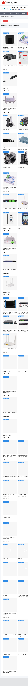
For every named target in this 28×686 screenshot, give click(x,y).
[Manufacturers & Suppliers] (9, 2)
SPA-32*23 (5, 595)
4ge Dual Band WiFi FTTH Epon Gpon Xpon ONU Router (14, 348)
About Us (17, 13)
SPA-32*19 (20, 558)
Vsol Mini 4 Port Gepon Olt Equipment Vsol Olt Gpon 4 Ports (15, 330)
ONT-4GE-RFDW (6, 577)
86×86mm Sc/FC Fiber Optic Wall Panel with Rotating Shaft (15, 187)
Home (4, 13)
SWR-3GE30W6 (6, 558)
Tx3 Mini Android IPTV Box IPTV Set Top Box (12, 47)
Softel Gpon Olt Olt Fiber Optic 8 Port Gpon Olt (12, 269)
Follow (6, 20)
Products (11, 13)
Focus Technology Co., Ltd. (16, 680)
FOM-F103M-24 (6, 129)
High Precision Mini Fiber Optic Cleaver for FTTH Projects (14, 166)
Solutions (23, 13)
